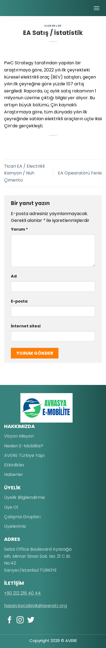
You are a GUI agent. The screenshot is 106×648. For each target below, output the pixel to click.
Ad (14, 276)
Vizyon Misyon (19, 436)
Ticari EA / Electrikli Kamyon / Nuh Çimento (24, 173)
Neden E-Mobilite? (23, 446)
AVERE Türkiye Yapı (24, 455)
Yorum (19, 229)
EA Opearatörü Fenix (80, 173)
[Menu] (96, 8)
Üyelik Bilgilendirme (24, 497)
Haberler (52, 25)
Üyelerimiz (15, 526)
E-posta (19, 301)
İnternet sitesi (25, 326)
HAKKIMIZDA (19, 426)
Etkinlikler (14, 465)
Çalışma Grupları (22, 517)
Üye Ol (11, 507)
